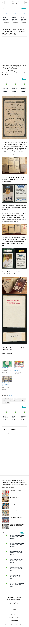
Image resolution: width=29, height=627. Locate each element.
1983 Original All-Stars (7, 400)
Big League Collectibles (19, 400)
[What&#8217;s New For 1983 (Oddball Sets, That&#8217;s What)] (7, 379)
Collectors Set (6, 402)
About (14, 609)
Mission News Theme (9, 624)
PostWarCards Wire (14, 617)
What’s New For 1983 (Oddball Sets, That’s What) (6, 384)
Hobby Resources (14, 497)
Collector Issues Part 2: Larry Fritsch (7, 368)
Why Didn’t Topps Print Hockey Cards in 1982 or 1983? (19, 369)
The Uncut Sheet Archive (16, 510)
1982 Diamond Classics (7, 398)
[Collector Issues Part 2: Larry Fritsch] (7, 364)
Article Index (14, 620)
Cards (10, 395)
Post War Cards (14, 2)
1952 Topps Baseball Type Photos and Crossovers (17, 524)
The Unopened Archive (16, 517)
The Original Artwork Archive (17, 504)
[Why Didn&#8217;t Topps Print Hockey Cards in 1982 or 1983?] (19, 364)
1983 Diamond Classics (20, 398)
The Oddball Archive (15, 490)
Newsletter (14, 615)
